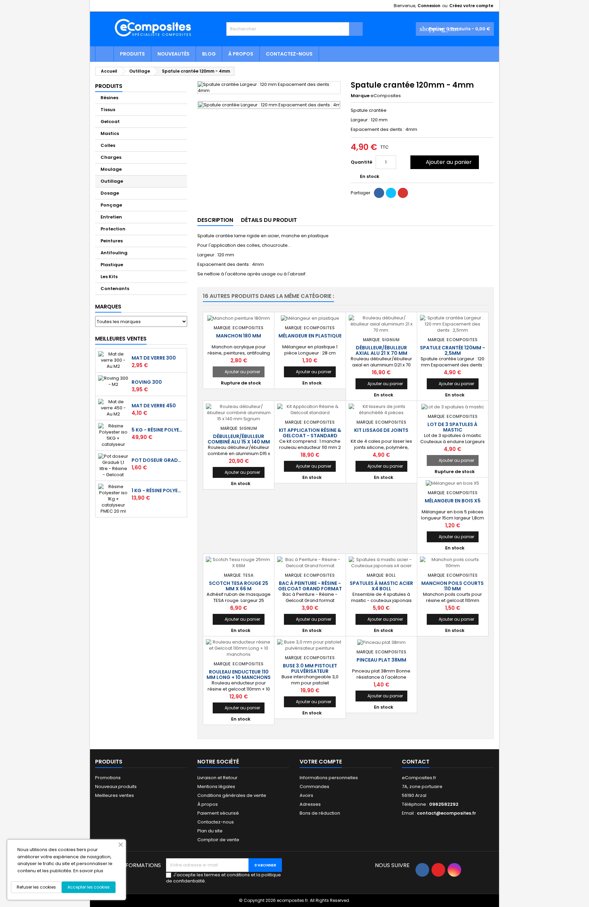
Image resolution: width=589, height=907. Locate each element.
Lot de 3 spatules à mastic (452, 427)
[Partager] (379, 193)
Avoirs (306, 795)
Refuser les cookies (36, 887)
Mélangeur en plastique (310, 335)
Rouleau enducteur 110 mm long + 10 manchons (239, 674)
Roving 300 (147, 382)
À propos (240, 53)
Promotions (108, 777)
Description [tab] (215, 220)
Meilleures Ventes (121, 339)
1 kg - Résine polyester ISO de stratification (158, 490)
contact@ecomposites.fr (446, 813)
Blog (209, 53)
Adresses (310, 804)
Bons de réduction (320, 813)
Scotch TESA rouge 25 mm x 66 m (238, 586)
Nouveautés (173, 53)
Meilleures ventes (114, 795)
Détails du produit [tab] (269, 220)
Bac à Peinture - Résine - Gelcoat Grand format (310, 586)
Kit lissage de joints (381, 430)
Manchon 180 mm (238, 335)
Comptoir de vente (218, 839)
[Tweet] (391, 193)
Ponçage (111, 205)
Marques (108, 307)
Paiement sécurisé (218, 813)
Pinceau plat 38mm (381, 659)
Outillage (112, 181)
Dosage (110, 193)
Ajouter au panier (444, 162)
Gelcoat (110, 121)
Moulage (111, 169)
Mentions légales (216, 786)
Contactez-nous (289, 53)
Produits (132, 53)
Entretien (111, 217)
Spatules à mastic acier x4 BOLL (381, 586)
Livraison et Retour (217, 777)
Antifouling (114, 253)
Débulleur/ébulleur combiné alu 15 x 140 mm (239, 439)
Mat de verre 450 (154, 405)
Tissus (108, 109)
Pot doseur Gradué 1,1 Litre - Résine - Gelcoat (158, 460)
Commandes (314, 786)
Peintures (112, 241)
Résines (109, 97)
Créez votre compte (471, 6)
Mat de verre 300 (154, 358)
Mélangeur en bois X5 (453, 500)
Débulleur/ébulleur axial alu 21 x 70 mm (381, 350)
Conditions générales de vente (231, 795)
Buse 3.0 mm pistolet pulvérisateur (310, 668)
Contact (415, 762)
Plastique (112, 264)
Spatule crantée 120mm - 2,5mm (452, 350)
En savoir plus (88, 870)
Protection (113, 229)
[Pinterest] (403, 193)
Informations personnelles (329, 777)
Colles (108, 145)
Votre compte (321, 762)
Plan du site (210, 831)
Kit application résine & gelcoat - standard (310, 433)
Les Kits (109, 276)
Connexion (429, 6)
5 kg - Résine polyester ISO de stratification (158, 430)
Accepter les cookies (88, 887)
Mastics (110, 133)
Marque (360, 96)
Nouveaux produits (116, 786)
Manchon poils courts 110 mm (452, 586)
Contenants (115, 288)
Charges (111, 157)
